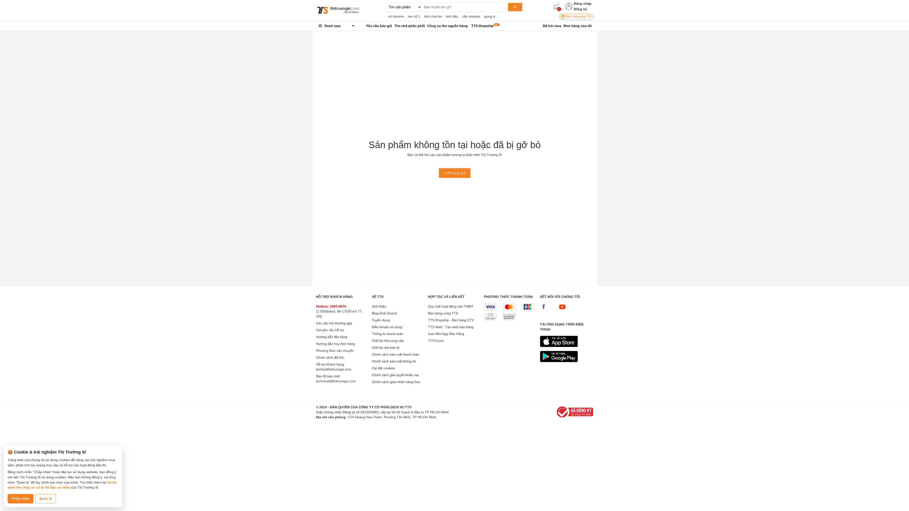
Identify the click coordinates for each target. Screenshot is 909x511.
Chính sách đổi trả (329, 357)
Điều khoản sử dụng (387, 327)
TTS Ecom (436, 341)
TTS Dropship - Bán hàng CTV (451, 320)
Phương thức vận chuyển (335, 350)
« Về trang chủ (455, 173)
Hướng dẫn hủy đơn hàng (335, 344)
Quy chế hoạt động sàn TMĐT (450, 306)
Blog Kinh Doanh (384, 313)
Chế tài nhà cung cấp (388, 341)
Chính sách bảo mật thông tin (394, 361)
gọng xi (489, 16)
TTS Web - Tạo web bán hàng (450, 327)
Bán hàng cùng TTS (578, 16)
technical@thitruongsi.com (336, 381)
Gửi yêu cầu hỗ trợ (330, 330)
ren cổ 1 (414, 16)
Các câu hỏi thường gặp (334, 323)
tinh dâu (452, 16)
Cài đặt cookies (383, 368)
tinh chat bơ (433, 16)
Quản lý (45, 498)
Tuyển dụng (381, 320)
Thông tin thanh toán (387, 334)
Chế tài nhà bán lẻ (385, 347)
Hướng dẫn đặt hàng (331, 337)
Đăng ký (580, 9)
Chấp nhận (20, 498)
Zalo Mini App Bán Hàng (446, 334)
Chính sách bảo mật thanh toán (395, 354)
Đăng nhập (583, 3)
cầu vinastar (471, 16)
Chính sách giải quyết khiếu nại (395, 375)
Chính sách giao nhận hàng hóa (396, 382)
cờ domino (396, 16)
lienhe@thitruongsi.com (333, 369)
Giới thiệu (379, 306)
